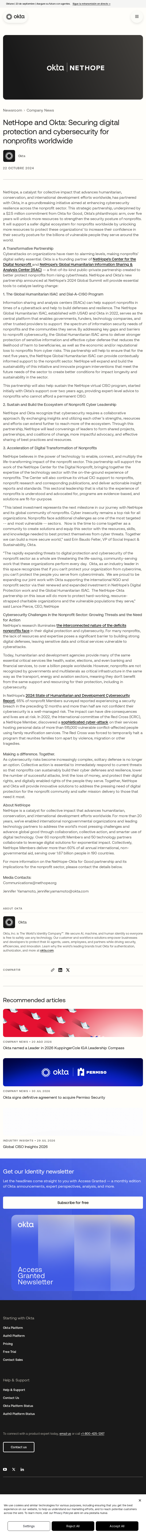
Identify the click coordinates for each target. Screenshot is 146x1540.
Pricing (8, 1343)
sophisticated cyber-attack (84, 722)
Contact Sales (13, 1359)
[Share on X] (68, 970)
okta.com (47, 950)
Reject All (72, 1526)
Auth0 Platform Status (19, 1413)
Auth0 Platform (14, 1335)
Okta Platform (13, 1327)
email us (65, 1433)
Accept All (117, 1526)
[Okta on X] (14, 1469)
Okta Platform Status (18, 1405)
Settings (29, 1526)
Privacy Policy (80, 1512)
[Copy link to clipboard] (53, 970)
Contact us (19, 1447)
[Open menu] (137, 17)
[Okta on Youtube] (5, 1469)
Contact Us (11, 1397)
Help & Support (14, 1390)
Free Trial (9, 1351)
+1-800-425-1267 (92, 1433)
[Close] (140, 1500)
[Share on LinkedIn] (60, 970)
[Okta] (15, 17)
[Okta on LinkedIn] (22, 1469)
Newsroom (12, 110)
